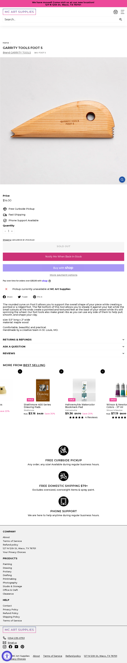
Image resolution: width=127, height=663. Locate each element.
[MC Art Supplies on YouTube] (16, 646)
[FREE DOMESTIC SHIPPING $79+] (63, 476)
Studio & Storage (12, 586)
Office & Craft (10, 590)
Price (6, 195)
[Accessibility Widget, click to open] (7, 656)
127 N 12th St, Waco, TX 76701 (19, 548)
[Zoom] (122, 180)
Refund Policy (10, 613)
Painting (7, 564)
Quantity (8, 225)
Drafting (7, 575)
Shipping (7, 240)
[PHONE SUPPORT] (63, 501)
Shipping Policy (11, 616)
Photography (10, 582)
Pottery (7, 571)
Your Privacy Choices (14, 552)
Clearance (8, 593)
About (6, 537)
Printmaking (9, 578)
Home (6, 42)
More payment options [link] (63, 275)
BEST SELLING (34, 365)
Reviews (9, 353)
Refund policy (10, 544)
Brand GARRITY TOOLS (17, 52)
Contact (7, 605)
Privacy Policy (10, 609)
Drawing (7, 568)
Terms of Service (12, 541)
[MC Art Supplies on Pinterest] (22, 646)
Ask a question (14, 346)
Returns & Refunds (17, 339)
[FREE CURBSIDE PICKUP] (63, 450)
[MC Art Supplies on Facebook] (10, 646)
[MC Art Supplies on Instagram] (4, 646)
